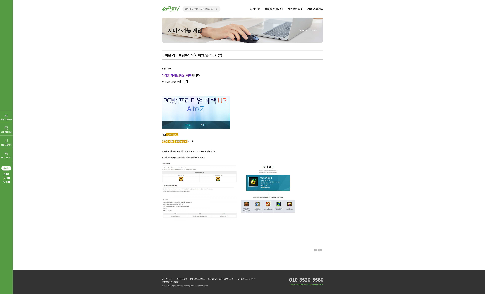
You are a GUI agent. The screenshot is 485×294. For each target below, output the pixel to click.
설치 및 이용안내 (274, 8)
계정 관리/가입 (315, 8)
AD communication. (200, 285)
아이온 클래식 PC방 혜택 (171, 82)
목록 (319, 250)
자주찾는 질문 (295, 8)
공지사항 (255, 8)
